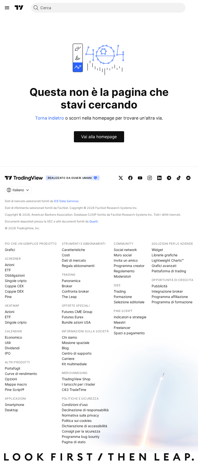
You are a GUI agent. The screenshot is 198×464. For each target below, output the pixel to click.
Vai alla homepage (99, 136)
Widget (157, 250)
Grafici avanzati (164, 266)
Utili (8, 343)
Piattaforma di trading (169, 271)
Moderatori (122, 276)
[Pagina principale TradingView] (19, 7)
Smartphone (14, 405)
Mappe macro (16, 384)
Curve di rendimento (21, 374)
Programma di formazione (172, 302)
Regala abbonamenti (78, 266)
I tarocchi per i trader (78, 384)
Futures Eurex (73, 317)
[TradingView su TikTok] (178, 178)
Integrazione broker (167, 291)
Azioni (9, 265)
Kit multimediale (74, 364)
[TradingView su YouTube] (140, 178)
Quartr (93, 221)
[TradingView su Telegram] (169, 178)
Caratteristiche (73, 250)
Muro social (123, 255)
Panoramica (71, 281)
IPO (8, 353)
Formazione (123, 297)
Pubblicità (159, 286)
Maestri (119, 322)
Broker (67, 286)
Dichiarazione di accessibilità (84, 426)
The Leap (69, 297)
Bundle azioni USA (76, 322)
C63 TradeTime (74, 390)
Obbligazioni (15, 275)
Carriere (68, 359)
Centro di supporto (77, 353)
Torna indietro (49, 118)
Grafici (10, 250)
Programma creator (129, 266)
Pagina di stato (73, 442)
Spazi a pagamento (129, 333)
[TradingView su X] (120, 178)
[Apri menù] (7, 8)
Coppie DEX (14, 291)
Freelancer (122, 328)
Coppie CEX (14, 286)
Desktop (11, 410)
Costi (66, 255)
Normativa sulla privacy (80, 415)
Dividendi (12, 348)
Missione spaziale (75, 343)
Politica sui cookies (77, 420)
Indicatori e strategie (130, 317)
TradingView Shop (76, 379)
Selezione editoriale (129, 302)
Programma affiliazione (170, 297)
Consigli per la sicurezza (81, 431)
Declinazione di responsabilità (85, 410)
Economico (13, 337)
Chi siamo (69, 337)
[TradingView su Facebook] (130, 178)
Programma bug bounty (80, 436)
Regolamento (124, 271)
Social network (125, 250)
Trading (120, 291)
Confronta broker (75, 291)
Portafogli (12, 368)
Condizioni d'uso (75, 405)
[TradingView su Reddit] (188, 178)
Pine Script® (14, 390)
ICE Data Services (66, 201)
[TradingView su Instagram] (149, 178)
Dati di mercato (74, 260)
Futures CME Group (77, 312)
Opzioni (11, 379)
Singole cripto (16, 281)
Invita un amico (126, 260)
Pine (8, 297)
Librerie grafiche (164, 255)
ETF (8, 270)
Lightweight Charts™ (168, 260)
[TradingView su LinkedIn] (159, 178)
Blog (65, 348)
